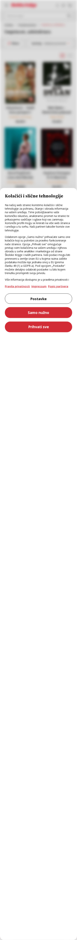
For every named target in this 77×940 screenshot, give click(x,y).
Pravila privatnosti (17, 286)
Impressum (39, 286)
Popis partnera (58, 286)
